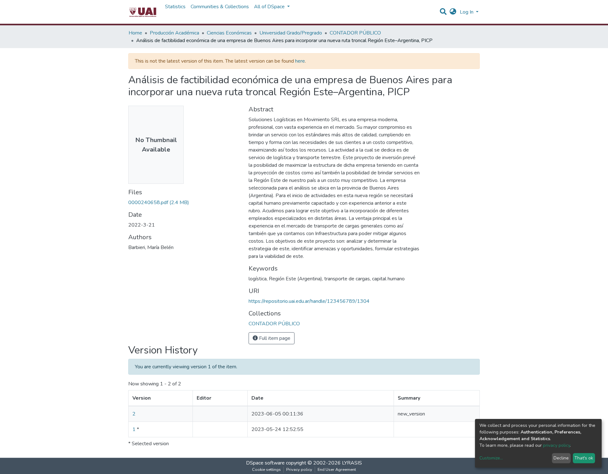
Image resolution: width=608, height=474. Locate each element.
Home (135, 32)
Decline (561, 458)
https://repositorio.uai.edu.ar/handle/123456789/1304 (309, 301)
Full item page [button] (274, 338)
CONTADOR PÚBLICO (355, 32)
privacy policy (556, 445)
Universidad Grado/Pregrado (290, 32)
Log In (467, 12)
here (300, 61)
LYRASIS (352, 462)
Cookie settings (266, 469)
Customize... (491, 458)
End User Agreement (337, 469)
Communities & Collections (220, 6)
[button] (453, 12)
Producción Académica (174, 32)
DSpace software (265, 462)
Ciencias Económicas (229, 32)
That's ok (583, 458)
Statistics (175, 6)
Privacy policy (299, 469)
